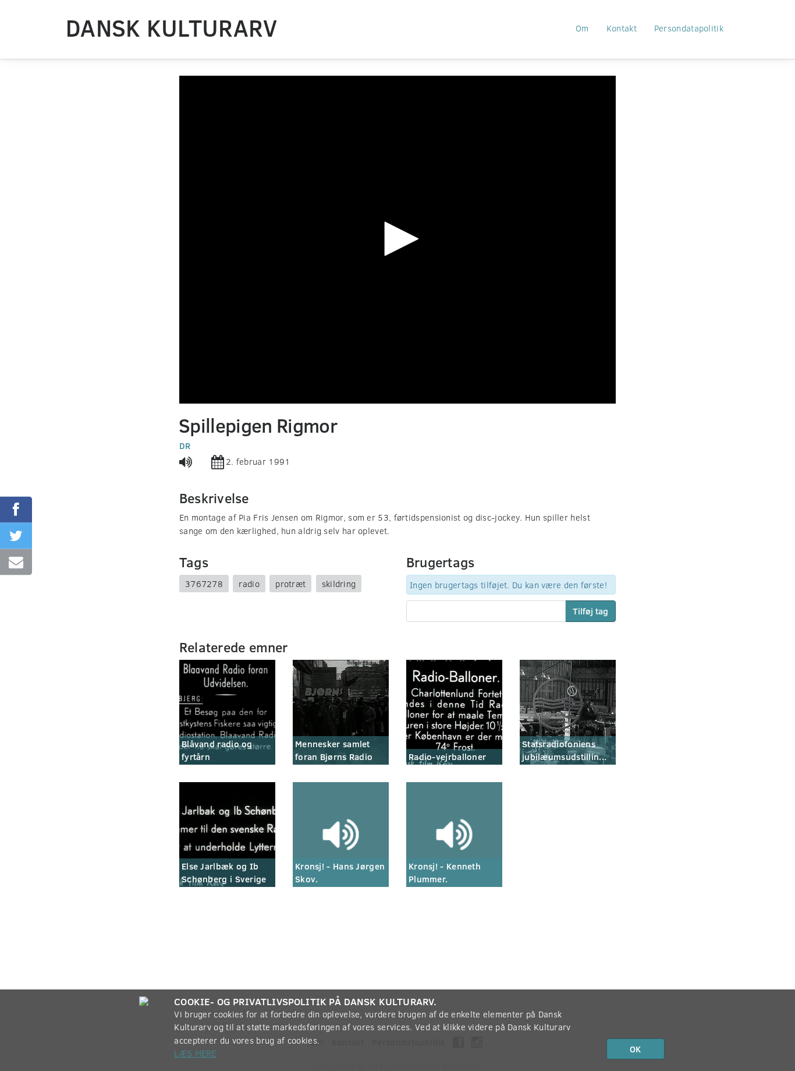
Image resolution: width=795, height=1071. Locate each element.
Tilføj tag (590, 611)
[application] (397, 240)
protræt (290, 583)
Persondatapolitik (688, 28)
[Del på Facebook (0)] (16, 509)
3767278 (204, 583)
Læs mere (195, 1053)
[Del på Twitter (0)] (16, 535)
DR (185, 445)
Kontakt (621, 28)
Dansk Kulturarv (172, 27)
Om (582, 28)
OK (635, 1049)
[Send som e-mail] (16, 562)
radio (249, 583)
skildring (339, 583)
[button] (397, 238)
